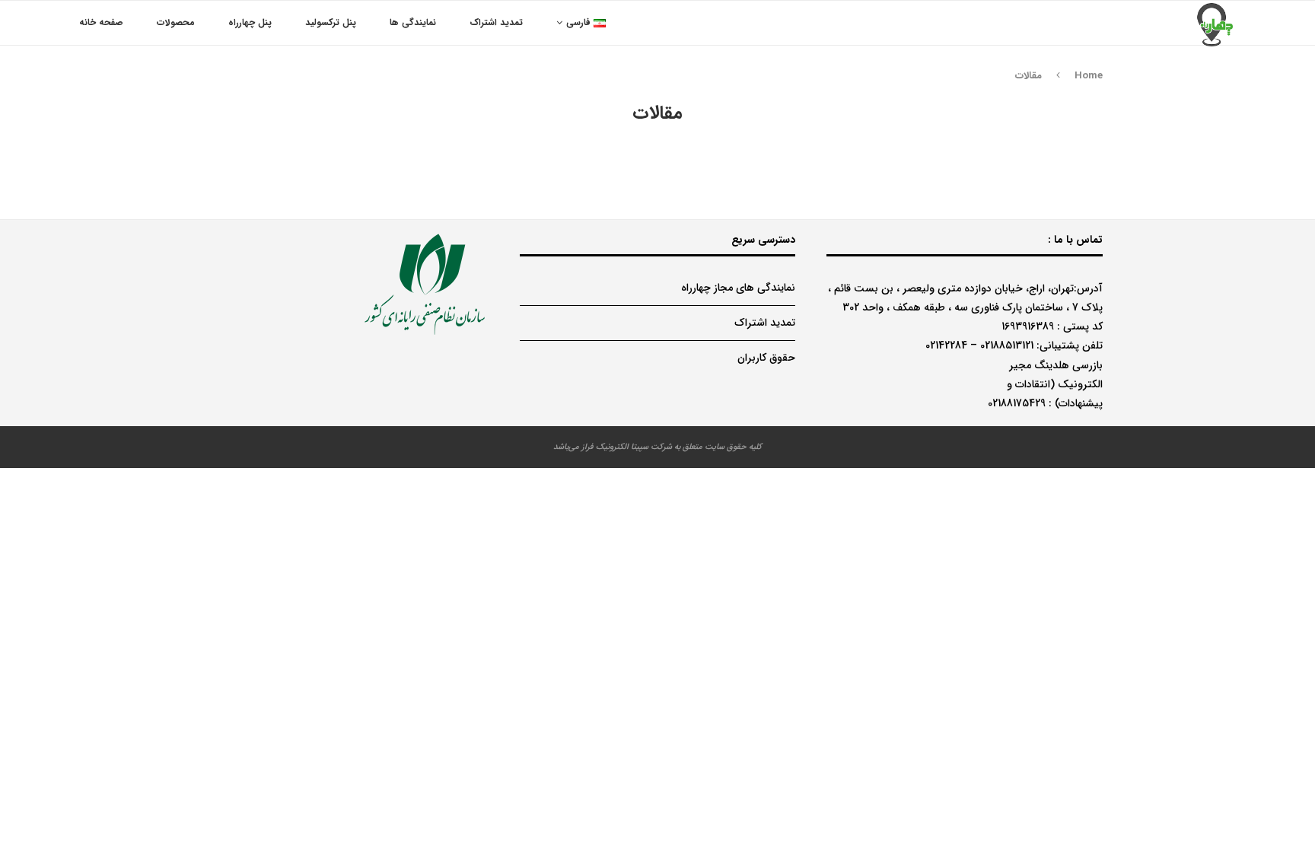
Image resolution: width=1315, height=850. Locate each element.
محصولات (176, 22)
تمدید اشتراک (496, 22)
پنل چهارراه (250, 22)
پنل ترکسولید (330, 22)
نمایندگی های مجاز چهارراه (738, 287)
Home (1089, 76)
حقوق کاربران (766, 357)
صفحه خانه (101, 22)
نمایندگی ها (413, 22)
